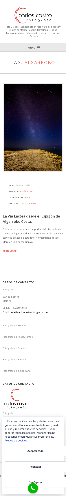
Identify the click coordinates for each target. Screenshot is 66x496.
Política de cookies (16, 440)
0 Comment (30, 203)
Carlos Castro (27, 191)
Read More (9, 251)
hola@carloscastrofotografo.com (29, 312)
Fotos (27, 197)
